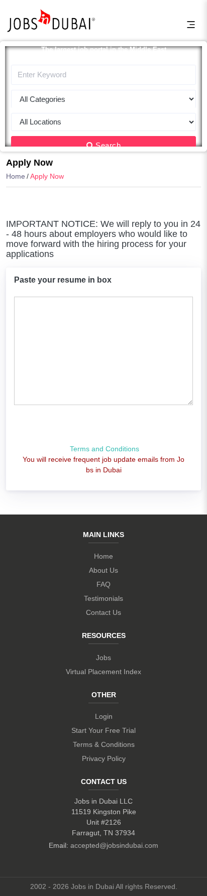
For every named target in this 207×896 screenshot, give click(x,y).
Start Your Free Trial (103, 730)
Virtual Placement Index (103, 672)
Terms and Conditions (104, 449)
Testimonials (103, 598)
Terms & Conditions (104, 744)
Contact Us (103, 612)
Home (15, 176)
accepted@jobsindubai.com (114, 845)
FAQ (103, 584)
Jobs (103, 658)
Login (104, 716)
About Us (103, 570)
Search (108, 145)
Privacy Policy (104, 758)
